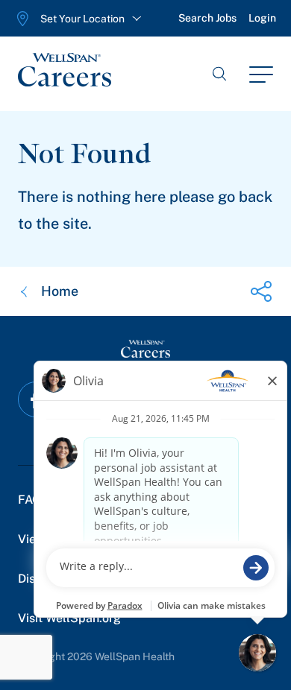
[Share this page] (261, 291)
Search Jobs (207, 18)
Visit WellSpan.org (69, 618)
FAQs (32, 500)
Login (262, 18)
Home (59, 291)
